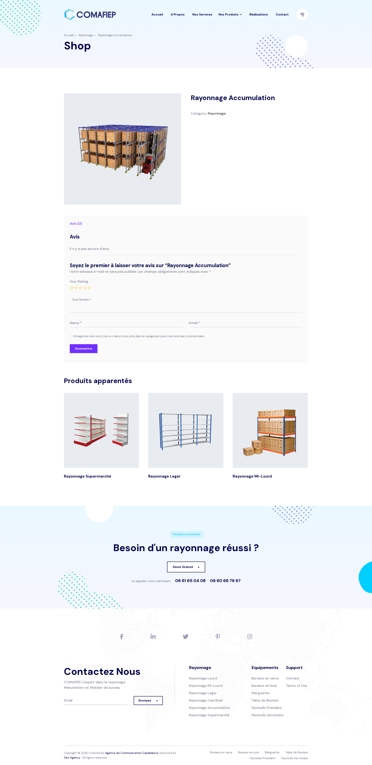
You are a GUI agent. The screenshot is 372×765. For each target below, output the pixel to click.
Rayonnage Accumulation (209, 707)
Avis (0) (76, 223)
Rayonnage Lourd (203, 678)
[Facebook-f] (121, 637)
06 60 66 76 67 (225, 580)
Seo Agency (72, 758)
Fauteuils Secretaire (267, 715)
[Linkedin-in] (153, 637)
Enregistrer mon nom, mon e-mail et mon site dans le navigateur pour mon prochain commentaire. (139, 336)
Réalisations (258, 14)
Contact (282, 14)
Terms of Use (296, 685)
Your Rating (79, 281)
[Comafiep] (90, 14)
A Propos (178, 14)
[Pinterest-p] (218, 637)
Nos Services (202, 14)
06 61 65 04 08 (190, 580)
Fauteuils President (266, 707)
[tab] (76, 224)
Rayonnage (86, 35)
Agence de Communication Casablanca (131, 753)
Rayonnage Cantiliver (206, 700)
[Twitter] (186, 637)
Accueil (157, 14)
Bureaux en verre (264, 678)
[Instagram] (249, 637)
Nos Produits (229, 14)
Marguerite (260, 693)
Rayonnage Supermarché (87, 476)
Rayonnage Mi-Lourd (252, 476)
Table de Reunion (265, 700)
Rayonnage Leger (164, 476)
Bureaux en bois (264, 685)
